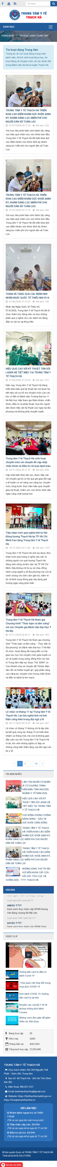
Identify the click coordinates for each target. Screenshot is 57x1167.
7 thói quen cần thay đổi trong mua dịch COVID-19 (35, 985)
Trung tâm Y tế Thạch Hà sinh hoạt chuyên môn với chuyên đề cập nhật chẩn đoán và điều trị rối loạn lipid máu (28, 462)
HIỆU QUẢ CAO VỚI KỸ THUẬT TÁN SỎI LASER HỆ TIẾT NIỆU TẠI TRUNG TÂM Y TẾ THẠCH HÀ (28, 372)
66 (36, 763)
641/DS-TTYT (14, 915)
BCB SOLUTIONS (22, 1155)
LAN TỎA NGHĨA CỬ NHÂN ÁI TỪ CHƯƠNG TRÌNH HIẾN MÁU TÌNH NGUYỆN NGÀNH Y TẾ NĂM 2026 (36, 788)
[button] (28, 954)
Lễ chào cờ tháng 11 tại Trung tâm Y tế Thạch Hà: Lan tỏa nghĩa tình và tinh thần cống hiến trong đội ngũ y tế (28, 715)
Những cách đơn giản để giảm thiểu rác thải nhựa (35, 1019)
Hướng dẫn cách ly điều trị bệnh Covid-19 (33, 974)
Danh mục (8, 27)
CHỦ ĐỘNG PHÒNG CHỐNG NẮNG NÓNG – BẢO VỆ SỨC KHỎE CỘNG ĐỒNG (36, 819)
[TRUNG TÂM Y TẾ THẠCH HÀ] (28, 14)
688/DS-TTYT (14, 897)
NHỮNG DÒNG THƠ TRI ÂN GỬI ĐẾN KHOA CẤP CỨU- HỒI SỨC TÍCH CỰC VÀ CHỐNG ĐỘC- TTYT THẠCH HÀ (28, 874)
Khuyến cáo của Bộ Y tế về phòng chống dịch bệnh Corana (33, 1008)
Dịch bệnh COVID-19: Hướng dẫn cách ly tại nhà (34, 995)
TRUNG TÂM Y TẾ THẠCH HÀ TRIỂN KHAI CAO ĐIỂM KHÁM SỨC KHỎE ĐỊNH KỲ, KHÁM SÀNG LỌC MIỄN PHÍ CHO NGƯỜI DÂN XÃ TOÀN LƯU (28, 835)
